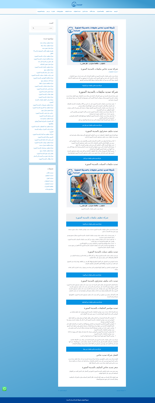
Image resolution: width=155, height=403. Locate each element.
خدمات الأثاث (92, 11)
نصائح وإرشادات (60, 11)
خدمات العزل (85, 11)
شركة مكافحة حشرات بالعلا (46, 83)
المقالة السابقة (121, 390)
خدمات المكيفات (68, 11)
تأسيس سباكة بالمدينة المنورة (45, 137)
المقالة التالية (62, 390)
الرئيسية (115, 11)
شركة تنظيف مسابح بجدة (46, 118)
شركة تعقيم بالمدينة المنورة (46, 91)
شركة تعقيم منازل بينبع (47, 110)
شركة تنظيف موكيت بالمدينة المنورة (44, 142)
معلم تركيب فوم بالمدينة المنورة (45, 153)
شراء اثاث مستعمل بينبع (47, 80)
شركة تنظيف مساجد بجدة (46, 43)
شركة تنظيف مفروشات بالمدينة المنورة (43, 105)
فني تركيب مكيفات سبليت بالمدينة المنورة (42, 75)
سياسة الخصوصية (41, 11)
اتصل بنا (53, 11)
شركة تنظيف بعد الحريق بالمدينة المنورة (43, 107)
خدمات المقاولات (77, 11)
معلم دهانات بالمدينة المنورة (46, 94)
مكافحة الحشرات (100, 11)
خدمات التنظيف (109, 11)
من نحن (48, 11)
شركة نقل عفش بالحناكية (46, 64)
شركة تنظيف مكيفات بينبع (46, 150)
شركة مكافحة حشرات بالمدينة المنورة (43, 59)
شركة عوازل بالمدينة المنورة (46, 97)
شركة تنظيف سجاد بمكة (47, 45)
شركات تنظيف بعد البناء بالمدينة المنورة (43, 134)
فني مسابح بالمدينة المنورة (46, 116)
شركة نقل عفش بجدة (47, 48)
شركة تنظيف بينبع (48, 70)
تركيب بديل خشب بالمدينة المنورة (44, 113)
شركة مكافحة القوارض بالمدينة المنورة (43, 78)
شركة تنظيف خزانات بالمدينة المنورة (44, 56)
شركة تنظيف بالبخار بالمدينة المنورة (44, 67)
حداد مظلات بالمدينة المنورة (46, 159)
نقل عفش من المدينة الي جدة (45, 61)
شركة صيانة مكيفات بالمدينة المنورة (44, 86)
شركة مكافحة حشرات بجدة (46, 145)
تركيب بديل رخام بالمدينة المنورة (45, 72)
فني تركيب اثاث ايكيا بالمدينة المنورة (44, 140)
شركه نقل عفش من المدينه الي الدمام (43, 156)
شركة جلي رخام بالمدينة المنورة (45, 89)
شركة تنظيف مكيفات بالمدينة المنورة (92, 217)
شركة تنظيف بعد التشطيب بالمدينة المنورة (42, 126)
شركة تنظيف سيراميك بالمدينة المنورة (43, 148)
